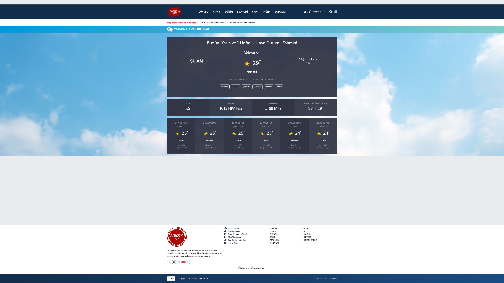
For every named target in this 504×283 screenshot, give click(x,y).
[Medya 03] (174, 12)
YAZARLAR (280, 12)
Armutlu (235, 87)
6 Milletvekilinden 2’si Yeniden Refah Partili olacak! (228, 22)
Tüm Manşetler (234, 237)
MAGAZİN (274, 240)
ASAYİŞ (216, 12)
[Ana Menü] (334, 12)
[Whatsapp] (188, 262)
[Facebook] (169, 262)
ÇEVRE (307, 231)
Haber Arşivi (233, 243)
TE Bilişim (333, 278)
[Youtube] (183, 262)
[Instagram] (179, 262)
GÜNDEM (203, 12)
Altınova (224, 87)
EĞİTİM (229, 12)
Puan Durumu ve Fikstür (238, 234)
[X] (174, 262)
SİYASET (307, 237)
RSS (172, 278)
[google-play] (258, 268)
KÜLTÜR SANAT (310, 240)
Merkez (268, 87)
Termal (279, 87)
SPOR (255, 12)
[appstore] (244, 268)
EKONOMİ (242, 12)
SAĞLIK (266, 12)
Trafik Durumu (234, 231)
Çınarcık (246, 87)
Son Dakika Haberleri (237, 240)
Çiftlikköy (257, 87)
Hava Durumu (233, 228)
